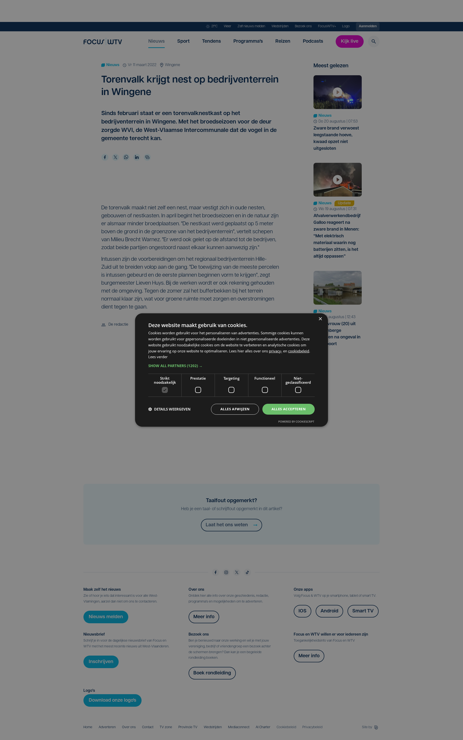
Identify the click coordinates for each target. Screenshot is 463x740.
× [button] (320, 319)
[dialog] (231, 370)
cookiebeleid (298, 351)
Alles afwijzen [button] (235, 409)
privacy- (275, 351)
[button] (231, 365)
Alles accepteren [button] (289, 409)
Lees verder (158, 356)
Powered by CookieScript (296, 421)
